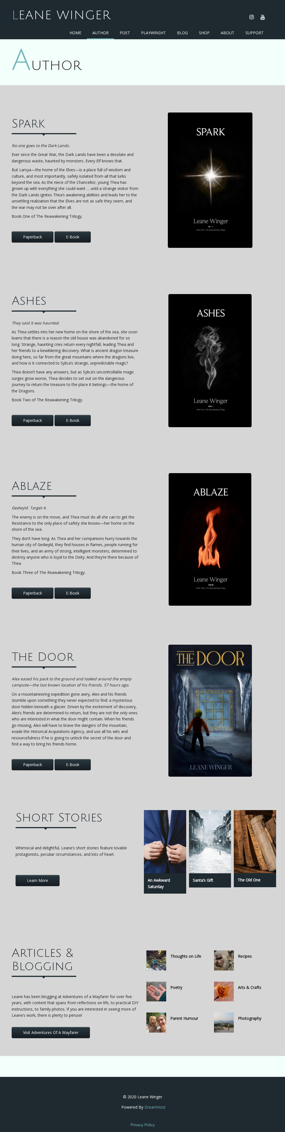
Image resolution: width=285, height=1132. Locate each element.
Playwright (153, 32)
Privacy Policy (143, 1125)
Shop (204, 32)
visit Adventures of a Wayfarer (50, 1032)
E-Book (72, 236)
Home (75, 32)
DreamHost (155, 1107)
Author (100, 32)
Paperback (32, 236)
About (227, 32)
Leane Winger (61, 15)
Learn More (37, 880)
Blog (182, 32)
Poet (125, 32)
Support (254, 32)
